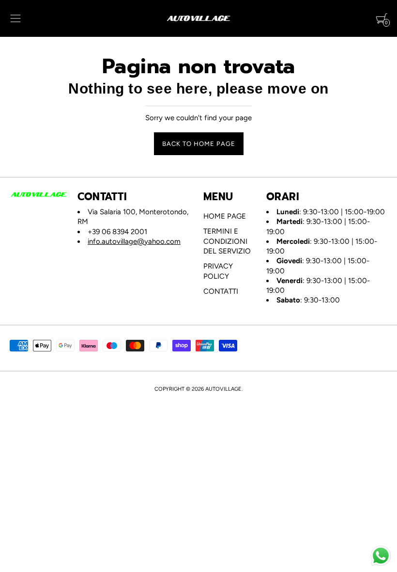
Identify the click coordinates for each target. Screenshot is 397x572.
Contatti (220, 291)
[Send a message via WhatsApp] (380, 555)
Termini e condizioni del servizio (227, 241)
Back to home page (198, 143)
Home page (224, 216)
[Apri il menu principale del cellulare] (15, 18)
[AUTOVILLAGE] (199, 18)
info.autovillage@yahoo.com (134, 241)
